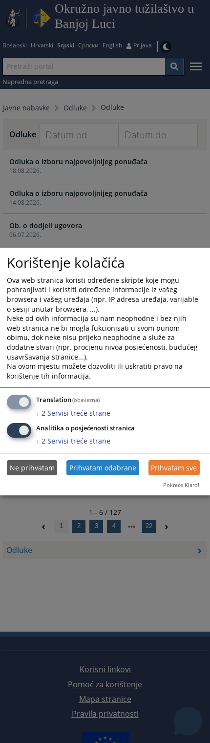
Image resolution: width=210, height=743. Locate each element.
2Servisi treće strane (73, 413)
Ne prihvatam (32, 467)
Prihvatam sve (174, 467)
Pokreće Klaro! (181, 484)
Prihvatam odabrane (102, 467)
